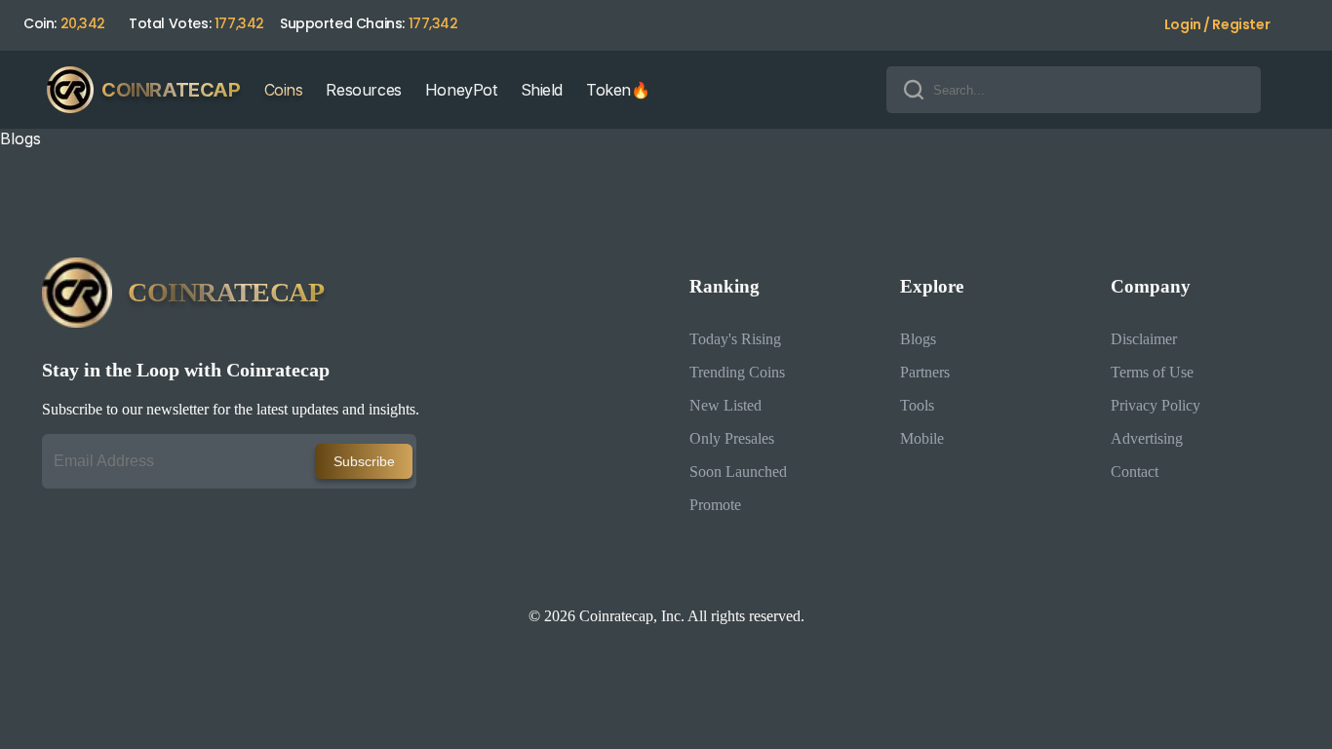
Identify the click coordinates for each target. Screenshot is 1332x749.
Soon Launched (738, 471)
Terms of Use (1152, 372)
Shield (542, 89)
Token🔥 (618, 89)
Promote (715, 504)
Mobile (922, 438)
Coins (283, 89)
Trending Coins (737, 372)
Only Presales (731, 438)
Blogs (918, 339)
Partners (925, 372)
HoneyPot (461, 89)
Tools (917, 405)
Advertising (1147, 438)
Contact (1134, 471)
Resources (363, 89)
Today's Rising (735, 339)
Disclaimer (1144, 339)
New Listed (725, 405)
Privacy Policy (1155, 405)
